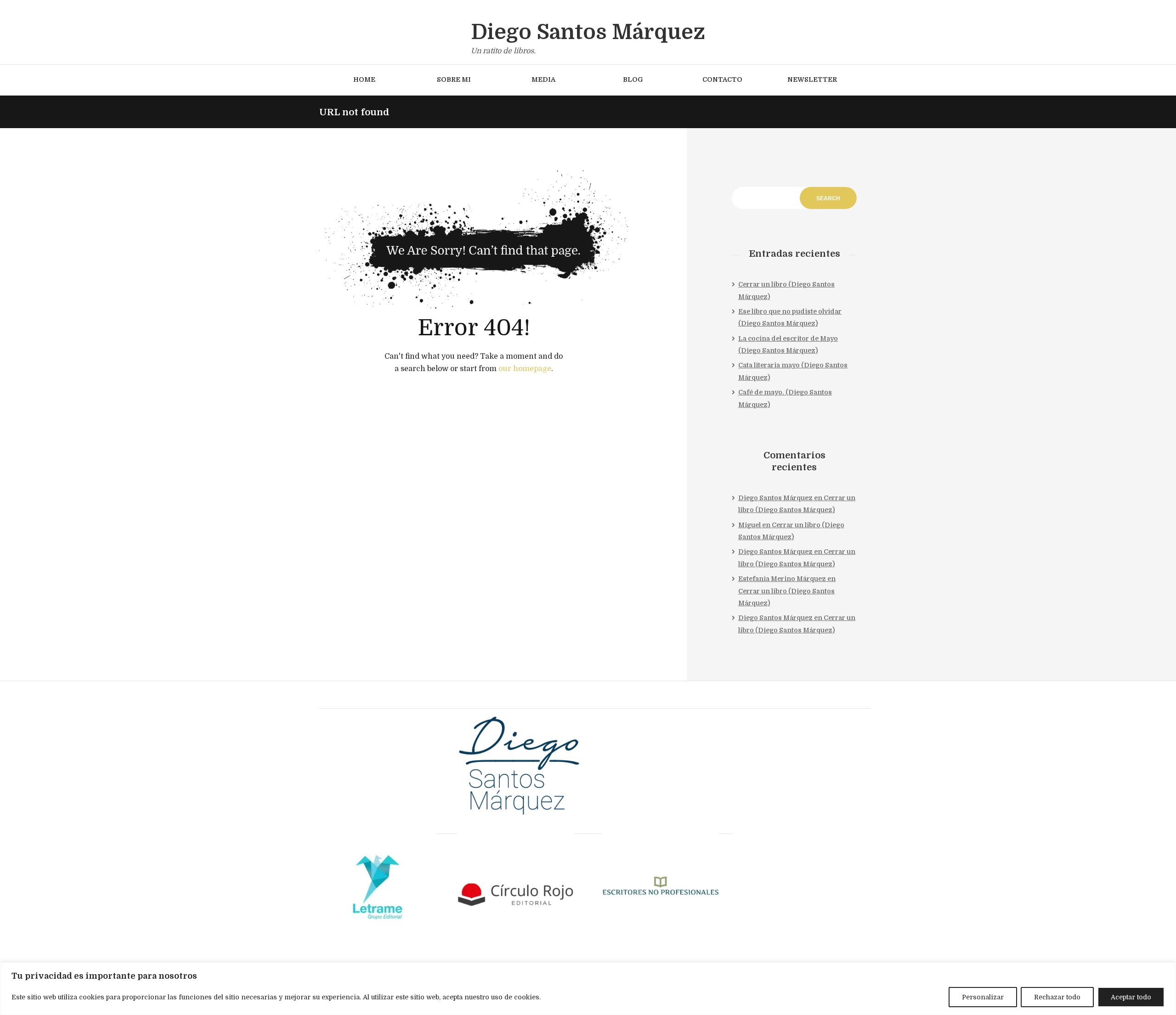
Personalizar (983, 997)
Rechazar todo (1057, 997)
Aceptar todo (1131, 997)
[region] (588, 988)
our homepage (524, 369)
